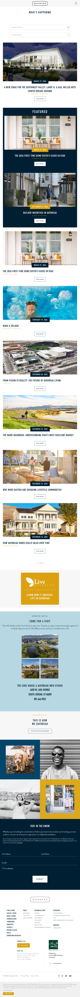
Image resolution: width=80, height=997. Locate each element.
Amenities (10, 925)
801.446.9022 (40, 699)
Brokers (56, 925)
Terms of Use (35, 976)
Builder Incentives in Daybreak (40, 213)
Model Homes (11, 916)
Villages (26, 915)
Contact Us (21, 941)
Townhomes (11, 922)
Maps (25, 910)
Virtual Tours (11, 913)
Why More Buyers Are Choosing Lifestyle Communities (32, 490)
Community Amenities (39, 94)
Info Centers (27, 918)
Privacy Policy (24, 976)
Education (38, 925)
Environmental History (43, 927)
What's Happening (40, 12)
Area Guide (7, 438)
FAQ (54, 918)
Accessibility (57, 963)
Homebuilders (12, 919)
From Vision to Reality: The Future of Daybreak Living (32, 380)
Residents (56, 910)
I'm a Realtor (8, 868)
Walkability (39, 918)
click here (19, 843)
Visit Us (20, 951)
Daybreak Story (40, 910)
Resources (57, 928)
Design (37, 913)
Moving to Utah (12, 930)
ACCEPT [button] (8, 994)
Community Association (61, 915)
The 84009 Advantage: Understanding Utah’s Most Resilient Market (38, 435)
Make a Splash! (11, 326)
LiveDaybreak (58, 913)
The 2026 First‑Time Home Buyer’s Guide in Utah (40, 156)
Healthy (37, 922)
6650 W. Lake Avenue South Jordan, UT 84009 (24, 958)
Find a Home (11, 910)
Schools (9, 927)
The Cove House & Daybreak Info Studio (40, 685)
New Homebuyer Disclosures (63, 920)
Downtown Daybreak (14, 936)
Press (9, 933)
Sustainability (39, 915)
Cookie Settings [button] (7, 990)
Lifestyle (6, 383)
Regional (26, 913)
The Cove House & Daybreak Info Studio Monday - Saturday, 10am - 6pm (28, 955)
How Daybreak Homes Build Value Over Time (26, 543)
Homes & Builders (39, 158)
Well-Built (38, 920)
